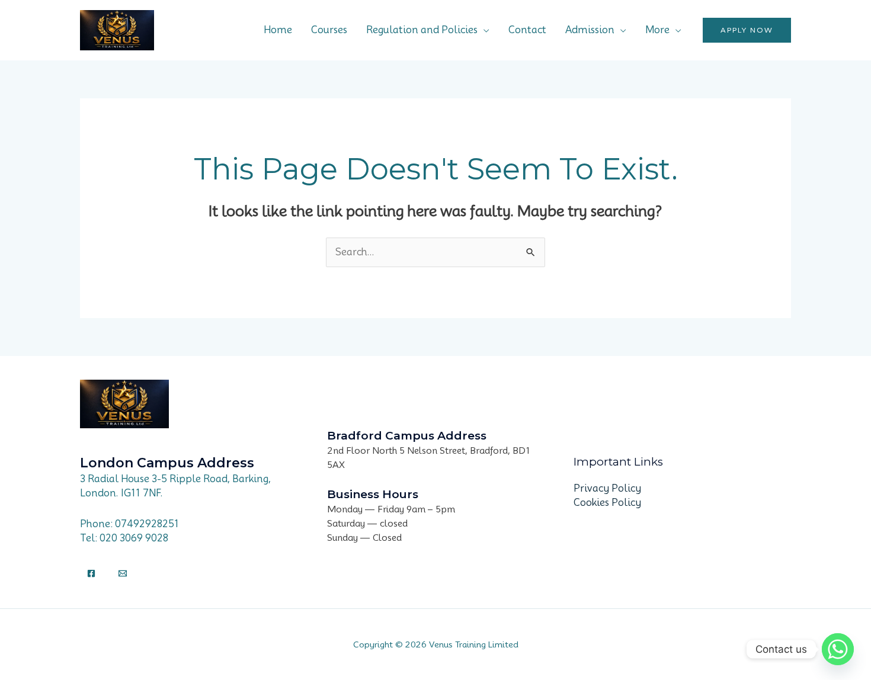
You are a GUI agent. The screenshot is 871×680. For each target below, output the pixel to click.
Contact (527, 30)
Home (278, 30)
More (657, 30)
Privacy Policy (607, 488)
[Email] (122, 573)
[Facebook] (91, 573)
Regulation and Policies (422, 30)
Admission (589, 30)
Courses (329, 30)
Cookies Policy (607, 502)
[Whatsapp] (838, 649)
